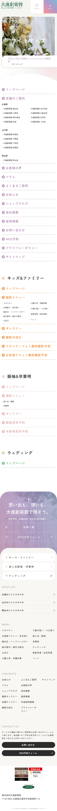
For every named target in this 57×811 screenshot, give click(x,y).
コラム (10, 177)
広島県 (5, 104)
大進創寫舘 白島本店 (39, 113)
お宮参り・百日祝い (11, 307)
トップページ (15, 89)
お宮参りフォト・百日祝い (15, 635)
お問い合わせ (15, 230)
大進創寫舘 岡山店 (10, 160)
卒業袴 (6, 405)
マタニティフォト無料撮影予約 (28, 346)
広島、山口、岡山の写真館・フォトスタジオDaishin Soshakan (27, 808)
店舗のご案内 (15, 98)
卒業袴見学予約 (17, 431)
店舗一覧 (29, 527)
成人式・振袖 (8, 401)
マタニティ (7, 303)
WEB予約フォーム (29, 537)
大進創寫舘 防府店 (10, 134)
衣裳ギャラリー (9, 701)
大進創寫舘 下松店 (10, 143)
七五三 (6, 320)
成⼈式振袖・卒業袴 (21, 566)
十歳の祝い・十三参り (44, 630)
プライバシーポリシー (22, 248)
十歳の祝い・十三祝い (40, 308)
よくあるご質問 (17, 186)
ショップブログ (17, 203)
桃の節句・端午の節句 (12, 316)
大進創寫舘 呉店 (9, 121)
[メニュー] (50, 6)
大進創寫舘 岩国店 (10, 147)
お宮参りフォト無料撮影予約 (27, 355)
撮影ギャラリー (9, 696)
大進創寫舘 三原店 (10, 113)
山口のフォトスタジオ (13, 602)
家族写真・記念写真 (39, 314)
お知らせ (12, 194)
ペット (33, 319)
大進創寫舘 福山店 (10, 108)
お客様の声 (14, 168)
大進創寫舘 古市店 (38, 117)
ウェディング (17, 575)
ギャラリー (14, 328)
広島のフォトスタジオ (13, 594)
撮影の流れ (14, 337)
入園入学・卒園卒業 (39, 303)
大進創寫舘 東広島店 (11, 117)
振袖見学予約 (15, 422)
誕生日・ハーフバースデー (14, 311)
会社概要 (12, 212)
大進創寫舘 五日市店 (39, 108)
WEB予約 (36, 8)
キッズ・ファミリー (21, 557)
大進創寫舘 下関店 (10, 138)
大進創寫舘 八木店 (38, 121)
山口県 (5, 130)
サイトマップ (15, 257)
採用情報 (12, 221)
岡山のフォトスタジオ (13, 610)
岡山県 (5, 155)
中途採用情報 (27, 701)
